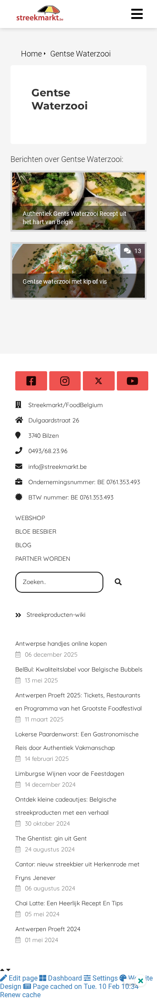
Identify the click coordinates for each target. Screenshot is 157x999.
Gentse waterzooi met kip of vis (60, 248)
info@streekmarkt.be (57, 467)
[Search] (118, 582)
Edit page (23, 978)
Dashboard (65, 978)
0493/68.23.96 (48, 451)
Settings (105, 978)
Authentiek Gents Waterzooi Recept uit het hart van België (76, 180)
